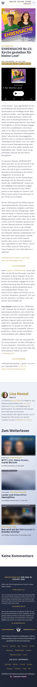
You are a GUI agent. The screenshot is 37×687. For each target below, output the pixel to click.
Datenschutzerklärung (27, 674)
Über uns (12, 1)
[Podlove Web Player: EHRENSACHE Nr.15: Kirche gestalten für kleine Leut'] (18, 84)
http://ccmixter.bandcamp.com (13, 369)
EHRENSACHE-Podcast (23, 420)
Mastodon (8, 664)
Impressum (15, 674)
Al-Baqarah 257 (18, 623)
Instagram (9, 669)
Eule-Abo (20, 1)
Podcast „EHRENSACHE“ (16, 270)
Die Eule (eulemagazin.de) (11, 260)
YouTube (29, 664)
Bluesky (15, 664)
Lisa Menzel (19, 393)
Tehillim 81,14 (18, 589)
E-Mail (24, 669)
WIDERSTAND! (19, 650)
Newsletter (9, 650)
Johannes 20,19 (18, 606)
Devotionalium (12, 577)
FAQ (18, 646)
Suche (25, 655)
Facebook (18, 669)
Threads (22, 664)
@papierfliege (16, 401)
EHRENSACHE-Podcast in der (15, 258)
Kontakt (28, 650)
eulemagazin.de (7, 353)
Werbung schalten (15, 655)
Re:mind (28, 1)
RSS (29, 669)
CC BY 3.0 (22, 366)
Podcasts (27, 3)
